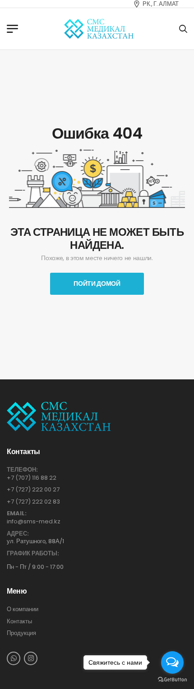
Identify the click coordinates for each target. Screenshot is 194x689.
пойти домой (97, 283)
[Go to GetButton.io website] (172, 680)
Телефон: (22, 469)
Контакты (19, 621)
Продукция (21, 633)
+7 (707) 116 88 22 (31, 477)
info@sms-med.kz (33, 521)
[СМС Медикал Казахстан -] (99, 29)
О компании (22, 609)
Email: (17, 513)
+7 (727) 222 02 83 (33, 501)
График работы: (33, 553)
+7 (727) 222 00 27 (33, 489)
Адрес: (18, 533)
